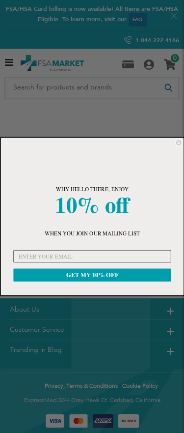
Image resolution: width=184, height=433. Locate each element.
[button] (91, 162)
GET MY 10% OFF (92, 274)
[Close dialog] (179, 143)
